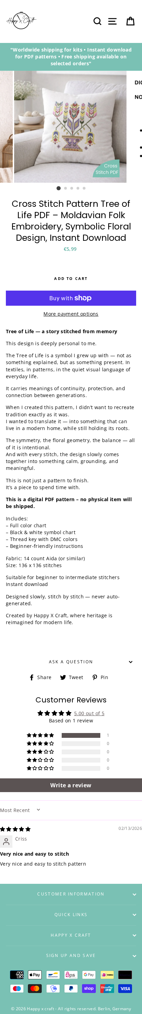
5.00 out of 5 (89, 713)
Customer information (70, 894)
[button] (41, 735)
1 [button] (59, 188)
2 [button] (66, 188)
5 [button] (84, 188)
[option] (71, 56)
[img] (15, 829)
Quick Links (71, 914)
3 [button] (72, 188)
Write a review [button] (70, 785)
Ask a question (71, 661)
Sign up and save (71, 955)
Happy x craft (71, 935)
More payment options (70, 314)
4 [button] (78, 188)
